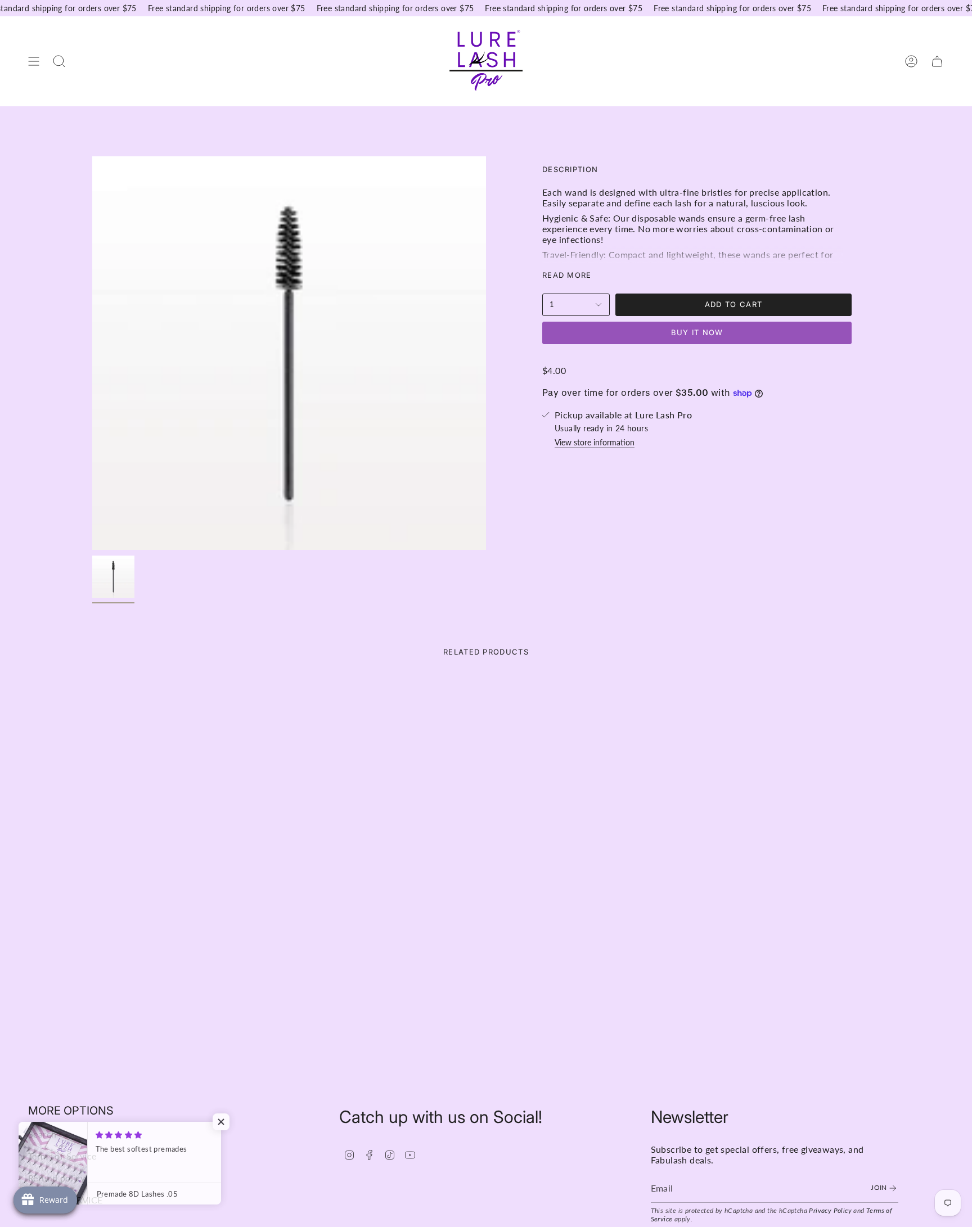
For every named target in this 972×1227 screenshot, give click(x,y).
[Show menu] (33, 61)
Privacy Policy (830, 1210)
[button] (225, 1121)
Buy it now (697, 332)
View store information (594, 442)
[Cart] (937, 61)
